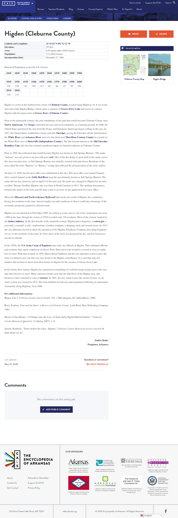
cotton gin (99, 221)
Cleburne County (59, 104)
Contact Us (12, 483)
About (139, 9)
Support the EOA (153, 2)
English (148, 515)
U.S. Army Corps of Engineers (36, 245)
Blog (71, 9)
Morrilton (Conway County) (79, 137)
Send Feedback (99, 364)
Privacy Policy (34, 488)
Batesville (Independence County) (45, 141)
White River (14, 137)
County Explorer (95, 9)
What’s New (112, 9)
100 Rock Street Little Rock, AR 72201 (26, 511)
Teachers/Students (56, 9)
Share (163, 34)
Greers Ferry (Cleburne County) (51, 113)
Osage (31, 124)
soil (51, 157)
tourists (44, 278)
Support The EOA (36, 483)
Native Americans (13, 124)
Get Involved (135, 2)
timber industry (16, 221)
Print (135, 34)
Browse (41, 9)
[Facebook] (166, 511)
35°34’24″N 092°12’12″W (58, 43)
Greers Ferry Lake (70, 109)
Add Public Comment (58, 409)
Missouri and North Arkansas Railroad (34, 197)
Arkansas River (33, 137)
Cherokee (60, 133)
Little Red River (40, 177)
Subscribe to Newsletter (38, 478)
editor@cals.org (69, 511)
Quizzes (80, 9)
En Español (127, 9)
